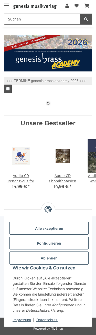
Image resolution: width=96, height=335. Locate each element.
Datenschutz (47, 320)
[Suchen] (86, 19)
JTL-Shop (57, 328)
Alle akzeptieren (49, 228)
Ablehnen (49, 258)
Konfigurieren (49, 243)
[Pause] (8, 88)
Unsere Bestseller (48, 123)
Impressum (22, 320)
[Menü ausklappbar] (6, 3)
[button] (67, 6)
